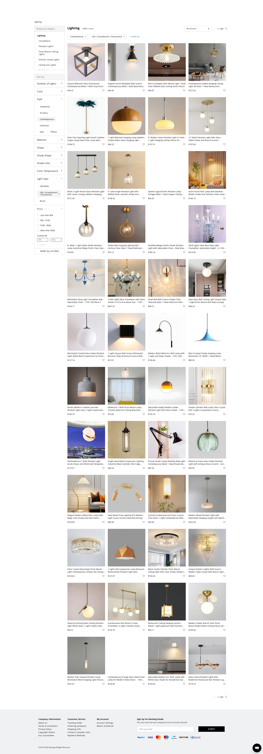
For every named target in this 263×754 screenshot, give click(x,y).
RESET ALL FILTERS (49, 251)
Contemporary (78, 36)
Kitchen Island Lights (49, 59)
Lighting (38, 22)
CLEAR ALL (135, 36)
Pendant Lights (46, 46)
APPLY (43, 245)
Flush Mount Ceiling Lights (48, 53)
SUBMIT (211, 729)
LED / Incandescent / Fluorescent (108, 36)
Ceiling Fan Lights (47, 65)
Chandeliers (45, 41)
